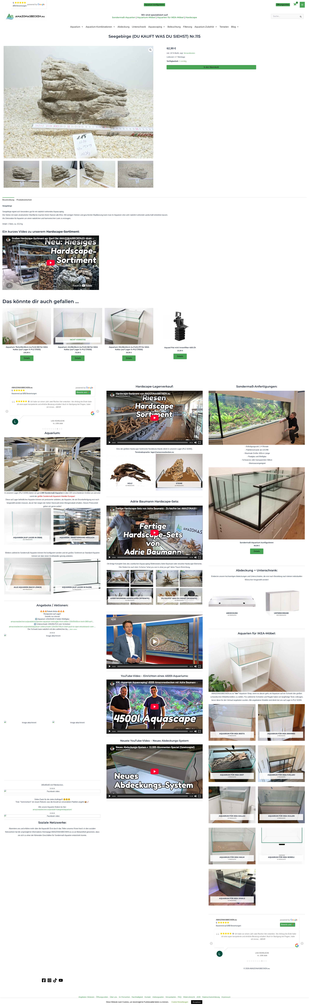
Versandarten (170, 997)
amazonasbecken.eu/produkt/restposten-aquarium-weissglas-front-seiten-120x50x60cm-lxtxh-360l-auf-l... (52, 621)
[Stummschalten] (195, 442)
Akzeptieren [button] (197, 1002)
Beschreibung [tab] (8, 200)
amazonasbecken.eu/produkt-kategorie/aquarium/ (52, 809)
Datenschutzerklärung (211, 997)
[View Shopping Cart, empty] (294, 4)
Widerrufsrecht (189, 997)
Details (27, 358)
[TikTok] (55, 980)
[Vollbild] (199, 442)
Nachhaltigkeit (137, 997)
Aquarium (75, 27)
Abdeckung (124, 27)
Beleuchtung (174, 27)
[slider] (152, 666)
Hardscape (191, 17)
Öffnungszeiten (102, 997)
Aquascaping (155, 27)
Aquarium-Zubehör (204, 27)
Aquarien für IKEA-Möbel (170, 17)
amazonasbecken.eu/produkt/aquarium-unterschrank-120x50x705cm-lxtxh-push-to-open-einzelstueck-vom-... (52, 627)
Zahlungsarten (158, 997)
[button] (154, 4)
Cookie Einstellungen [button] (180, 1002)
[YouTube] (61, 980)
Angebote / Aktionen (86, 997)
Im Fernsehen (124, 997)
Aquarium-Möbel (146, 17)
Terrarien (224, 27)
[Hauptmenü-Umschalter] (302, 4)
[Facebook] (44, 980)
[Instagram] (49, 980)
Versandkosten (189, 53)
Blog (233, 27)
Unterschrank (139, 27)
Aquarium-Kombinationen (99, 27)
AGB (198, 997)
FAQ (179, 997)
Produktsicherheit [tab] (24, 200)
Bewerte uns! (82, 392)
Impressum (226, 997)
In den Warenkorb (211, 67)
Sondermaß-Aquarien (123, 17)
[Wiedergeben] (109, 442)
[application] (154, 418)
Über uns (113, 997)
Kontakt (148, 997)
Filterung (187, 27)
